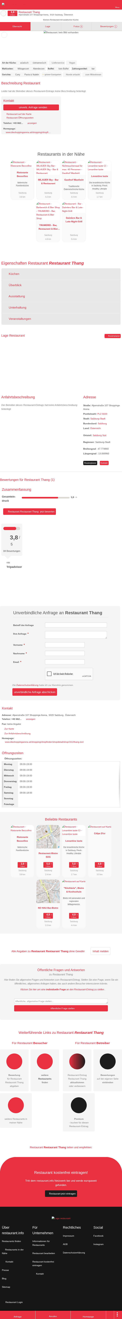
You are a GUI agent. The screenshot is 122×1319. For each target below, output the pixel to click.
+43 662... (18, 123)
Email (16, 662)
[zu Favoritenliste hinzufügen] (4, 35)
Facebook (98, 1236)
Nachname (19, 653)
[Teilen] (110, 1315)
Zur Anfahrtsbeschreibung (17, 733)
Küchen (13, 274)
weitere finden (44, 1079)
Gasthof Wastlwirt (74, 179)
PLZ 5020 (102, 414)
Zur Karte (9, 728)
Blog (4, 1278)
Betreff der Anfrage (23, 625)
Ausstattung (16, 296)
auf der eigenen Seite (108, 1079)
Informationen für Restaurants (41, 1243)
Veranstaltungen (19, 318)
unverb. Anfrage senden (32, 107)
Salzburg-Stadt (97, 418)
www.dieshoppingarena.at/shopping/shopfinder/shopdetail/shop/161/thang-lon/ (28, 132)
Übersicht (17, 26)
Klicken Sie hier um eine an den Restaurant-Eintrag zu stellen (62, 989)
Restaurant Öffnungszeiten (20, 117)
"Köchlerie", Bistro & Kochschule (74, 890)
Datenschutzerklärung (27, 685)
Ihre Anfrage (20, 634)
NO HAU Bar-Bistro (48, 908)
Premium (115, 157)
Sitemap (6, 1287)
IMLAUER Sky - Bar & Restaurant (48, 181)
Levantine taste (99, 176)
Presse (5, 1270)
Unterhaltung (17, 307)
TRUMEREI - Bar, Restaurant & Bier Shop (48, 228)
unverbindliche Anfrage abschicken (34, 692)
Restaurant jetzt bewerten (30, 511)
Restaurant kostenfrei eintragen (43, 1263)
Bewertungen (108, 26)
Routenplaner (114, 336)
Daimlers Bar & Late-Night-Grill (74, 220)
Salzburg (102, 423)
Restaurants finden (11, 1241)
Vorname (18, 645)
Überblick (15, 285)
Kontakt (104, 463)
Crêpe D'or (99, 833)
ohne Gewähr (77, 951)
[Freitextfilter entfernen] (107, 4)
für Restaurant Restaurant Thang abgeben (14, 1080)
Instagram (98, 1244)
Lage (47, 26)
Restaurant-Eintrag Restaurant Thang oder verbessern (77, 1080)
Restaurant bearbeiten (43, 1253)
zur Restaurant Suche (3, 13)
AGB (65, 1244)
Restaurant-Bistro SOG (48, 855)
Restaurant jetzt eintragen (62, 1193)
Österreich (95, 428)
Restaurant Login (14, 1302)
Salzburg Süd (99, 435)
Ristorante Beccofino (22, 174)
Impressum (68, 1236)
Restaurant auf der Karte (18, 114)
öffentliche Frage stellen (62, 1008)
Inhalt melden (100, 951)
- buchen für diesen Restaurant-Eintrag (79, 1122)
